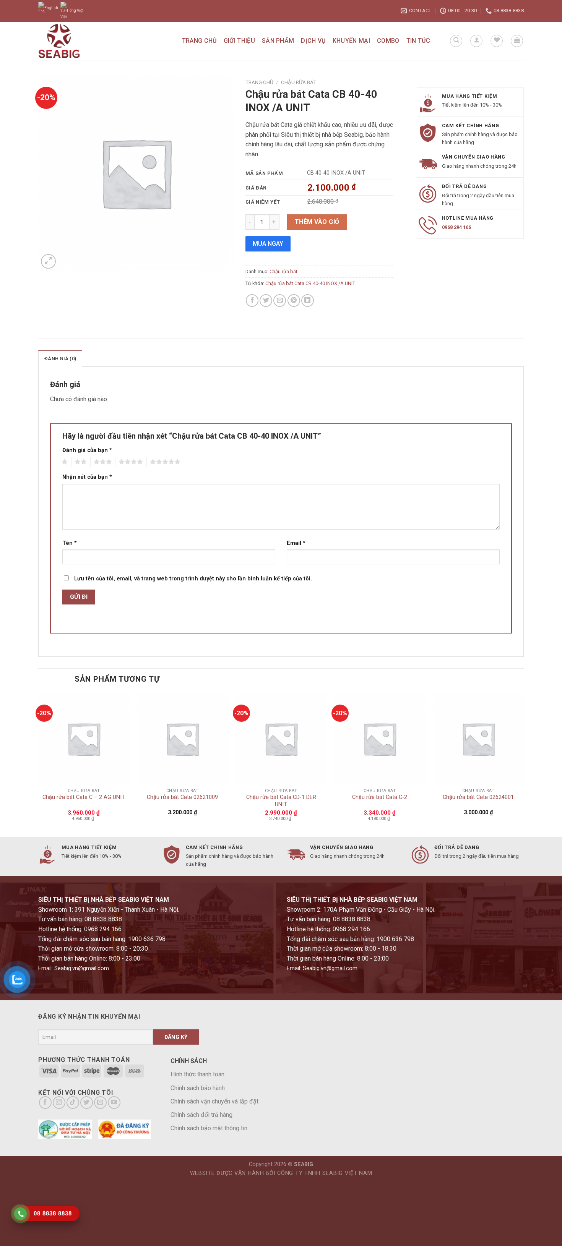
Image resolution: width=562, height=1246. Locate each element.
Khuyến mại (351, 40)
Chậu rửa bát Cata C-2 (379, 797)
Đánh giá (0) (60, 358)
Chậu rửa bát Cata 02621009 (182, 797)
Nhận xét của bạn (87, 477)
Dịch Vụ (313, 40)
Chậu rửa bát (298, 82)
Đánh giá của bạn (87, 450)
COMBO (388, 40)
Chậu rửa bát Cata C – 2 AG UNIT (83, 797)
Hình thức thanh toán (197, 1074)
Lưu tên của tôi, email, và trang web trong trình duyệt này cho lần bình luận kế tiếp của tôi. (193, 578)
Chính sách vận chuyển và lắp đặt (214, 1101)
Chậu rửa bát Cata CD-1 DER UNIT (281, 801)
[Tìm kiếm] (456, 41)
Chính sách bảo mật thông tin (209, 1128)
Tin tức (418, 40)
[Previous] (38, 764)
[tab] (60, 358)
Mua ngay (268, 243)
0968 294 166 (456, 227)
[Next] (523, 764)
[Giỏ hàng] (517, 41)
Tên (69, 543)
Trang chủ (199, 40)
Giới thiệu (239, 40)
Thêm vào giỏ (317, 221)
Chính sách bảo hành (198, 1088)
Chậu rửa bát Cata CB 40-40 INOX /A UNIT (310, 283)
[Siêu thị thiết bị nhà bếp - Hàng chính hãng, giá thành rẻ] (76, 41)
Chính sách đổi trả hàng (201, 1114)
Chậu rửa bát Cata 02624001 (478, 797)
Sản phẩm (278, 40)
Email (296, 543)
